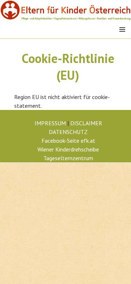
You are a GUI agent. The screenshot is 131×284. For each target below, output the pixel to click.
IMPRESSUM (50, 123)
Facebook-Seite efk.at (68, 140)
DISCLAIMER (86, 123)
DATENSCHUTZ (68, 131)
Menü (122, 29)
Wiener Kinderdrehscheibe (68, 149)
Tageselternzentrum (68, 158)
